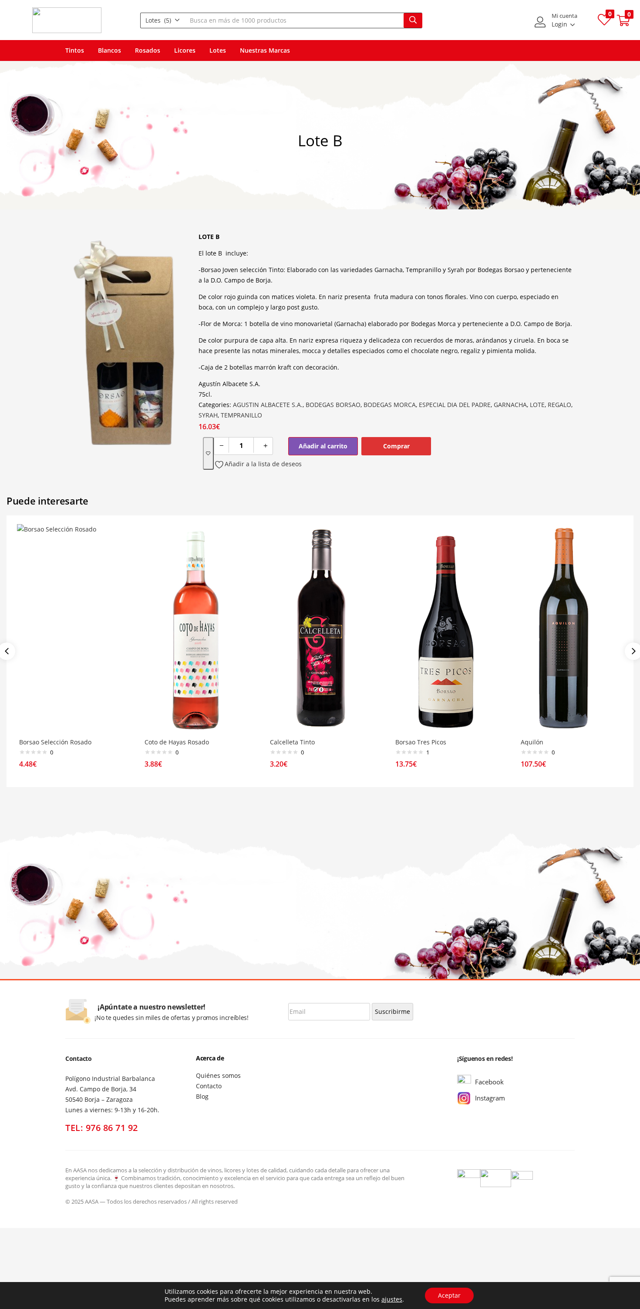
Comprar (396, 446)
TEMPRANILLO (241, 415)
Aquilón (532, 742)
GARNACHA (510, 404)
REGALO (559, 404)
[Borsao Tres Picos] (445, 628)
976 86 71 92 (112, 1128)
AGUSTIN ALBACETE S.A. (268, 404)
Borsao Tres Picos (420, 742)
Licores (184, 50)
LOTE (537, 404)
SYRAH (208, 415)
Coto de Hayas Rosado (177, 742)
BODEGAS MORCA (390, 404)
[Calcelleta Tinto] (320, 628)
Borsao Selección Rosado (55, 742)
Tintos (74, 50)
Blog (202, 1096)
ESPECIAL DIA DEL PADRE (455, 404)
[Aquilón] (571, 628)
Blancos (109, 50)
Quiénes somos (218, 1075)
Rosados (147, 50)
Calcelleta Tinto (292, 742)
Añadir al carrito (323, 446)
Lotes (217, 50)
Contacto (209, 1086)
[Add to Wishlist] (208, 453)
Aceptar (449, 1295)
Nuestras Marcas (265, 50)
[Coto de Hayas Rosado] (194, 628)
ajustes (391, 1299)
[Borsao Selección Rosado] (69, 628)
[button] (163, 20)
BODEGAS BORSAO (333, 404)
